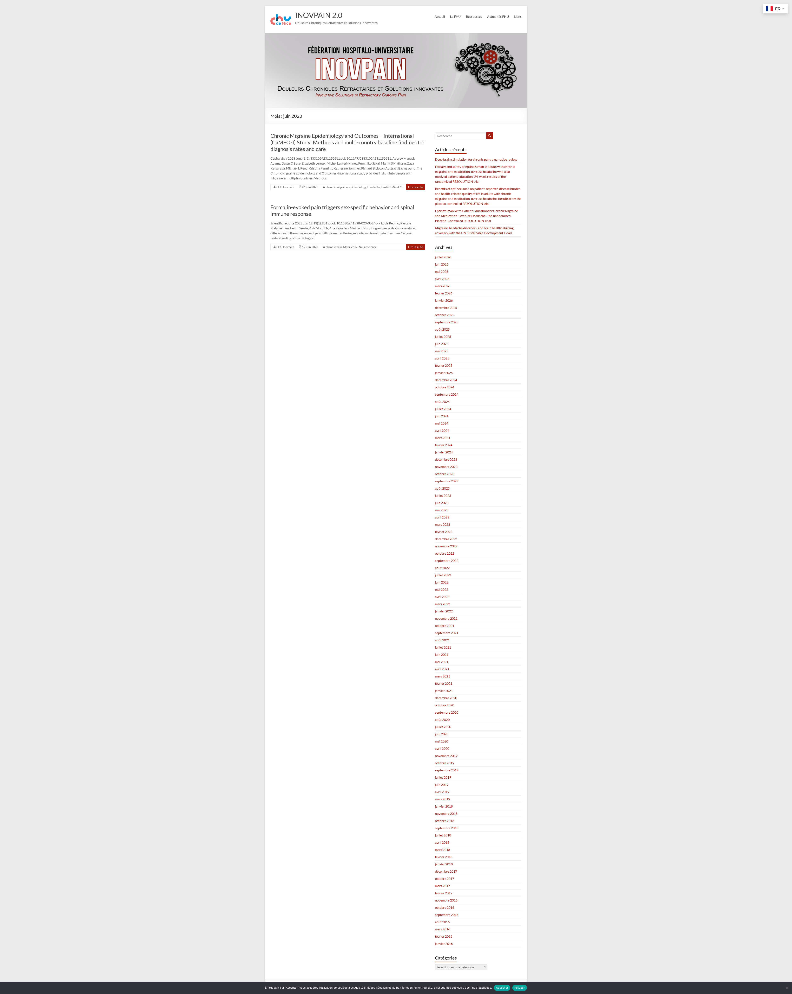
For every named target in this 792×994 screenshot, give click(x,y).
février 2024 (443, 445)
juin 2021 (441, 654)
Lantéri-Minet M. (392, 187)
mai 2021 (441, 662)
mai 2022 (441, 589)
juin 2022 (441, 582)
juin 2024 (441, 416)
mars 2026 (442, 286)
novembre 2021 (446, 618)
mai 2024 (441, 423)
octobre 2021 (444, 625)
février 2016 (443, 936)
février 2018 (443, 857)
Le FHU (455, 16)
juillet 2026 (443, 257)
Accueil (440, 16)
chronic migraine (337, 187)
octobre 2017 (444, 878)
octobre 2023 (444, 474)
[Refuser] (787, 988)
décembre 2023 (446, 459)
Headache (373, 187)
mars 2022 (442, 604)
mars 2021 (442, 676)
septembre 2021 (446, 633)
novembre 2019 (446, 756)
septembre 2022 (446, 560)
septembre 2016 (446, 915)
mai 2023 (441, 510)
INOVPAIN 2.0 (318, 15)
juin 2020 (441, 734)
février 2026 (443, 293)
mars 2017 (442, 886)
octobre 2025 (444, 315)
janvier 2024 (444, 452)
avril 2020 (442, 748)
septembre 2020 (446, 712)
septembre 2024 (446, 394)
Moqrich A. (350, 247)
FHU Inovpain (285, 187)
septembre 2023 (446, 481)
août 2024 (442, 401)
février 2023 (443, 532)
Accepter (502, 987)
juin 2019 (441, 784)
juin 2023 (441, 503)
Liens (518, 16)
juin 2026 (441, 264)
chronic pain (334, 247)
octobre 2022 (444, 553)
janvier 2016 (444, 943)
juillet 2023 (443, 495)
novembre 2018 (446, 813)
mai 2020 (441, 741)
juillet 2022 (443, 575)
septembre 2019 (446, 770)
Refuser (519, 987)
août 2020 (442, 719)
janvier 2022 (444, 611)
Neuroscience (368, 247)
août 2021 (442, 640)
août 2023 (442, 488)
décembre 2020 (446, 698)
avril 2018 (442, 842)
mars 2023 (442, 524)
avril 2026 (442, 279)
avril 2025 (442, 358)
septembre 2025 (446, 322)
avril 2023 (442, 517)
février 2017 (443, 893)
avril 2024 (442, 430)
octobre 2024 (444, 387)
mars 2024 (442, 438)
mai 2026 (441, 271)
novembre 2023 (446, 467)
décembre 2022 (446, 539)
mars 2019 (442, 799)
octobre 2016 (444, 907)
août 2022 (442, 568)
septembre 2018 (446, 828)
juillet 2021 (443, 647)
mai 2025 (441, 351)
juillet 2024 (443, 409)
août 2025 (442, 329)
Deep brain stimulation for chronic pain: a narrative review (476, 159)
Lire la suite (415, 187)
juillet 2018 (443, 835)
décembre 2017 (446, 871)
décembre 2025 (446, 308)
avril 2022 (442, 597)
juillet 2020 (443, 727)
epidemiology (357, 187)
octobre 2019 (444, 763)
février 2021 (443, 683)
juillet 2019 (443, 777)
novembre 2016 (446, 900)
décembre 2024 (446, 380)
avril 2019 (442, 792)
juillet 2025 (443, 336)
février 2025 (443, 365)
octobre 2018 (444, 821)
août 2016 (442, 922)
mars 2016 (442, 929)
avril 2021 (442, 669)
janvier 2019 (444, 806)
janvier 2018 (444, 864)
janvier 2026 (444, 300)
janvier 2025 (444, 373)
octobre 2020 (444, 705)
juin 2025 (441, 344)
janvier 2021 (444, 691)
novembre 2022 (446, 546)
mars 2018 (442, 850)
